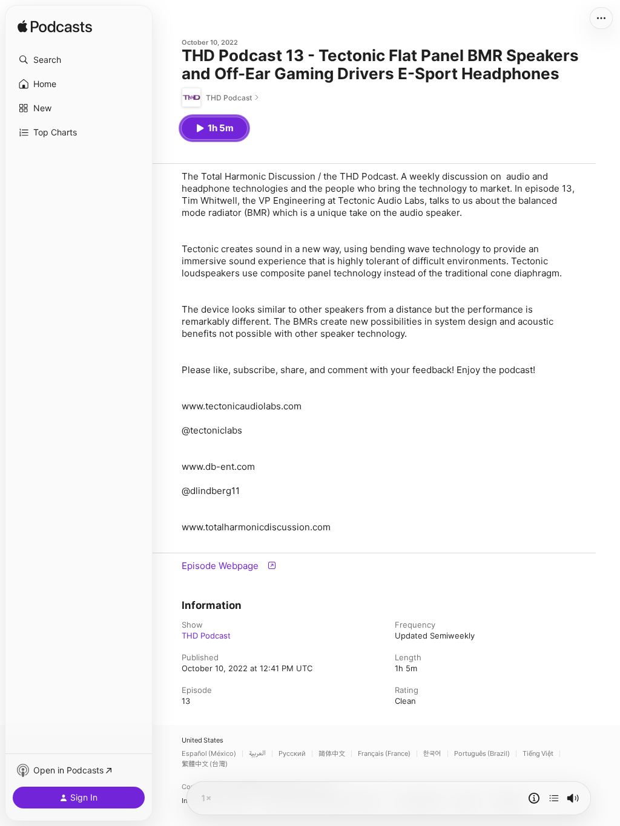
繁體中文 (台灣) (205, 764)
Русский (292, 753)
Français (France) (384, 753)
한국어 (432, 753)
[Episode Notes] (534, 798)
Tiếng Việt (538, 753)
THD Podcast (206, 635)
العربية (257, 753)
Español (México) (209, 753)
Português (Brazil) (482, 753)
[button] (78, 60)
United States (202, 740)
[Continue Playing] (554, 798)
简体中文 (331, 753)
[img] (55, 27)
